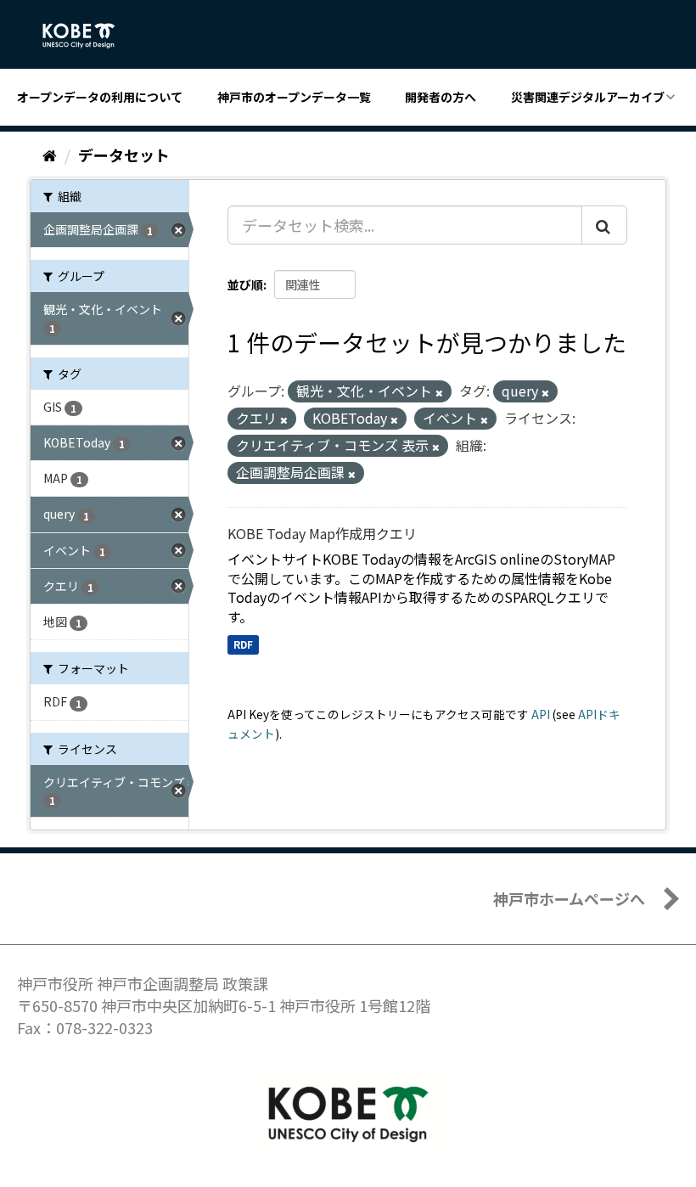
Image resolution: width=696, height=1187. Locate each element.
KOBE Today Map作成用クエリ (322, 533)
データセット (124, 154)
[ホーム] (49, 154)
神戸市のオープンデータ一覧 (294, 96)
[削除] (439, 392)
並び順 (245, 284)
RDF (243, 644)
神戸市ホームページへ (569, 898)
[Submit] (604, 225)
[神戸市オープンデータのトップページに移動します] (87, 35)
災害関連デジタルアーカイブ (588, 96)
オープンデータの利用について (99, 96)
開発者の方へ (440, 96)
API (540, 714)
